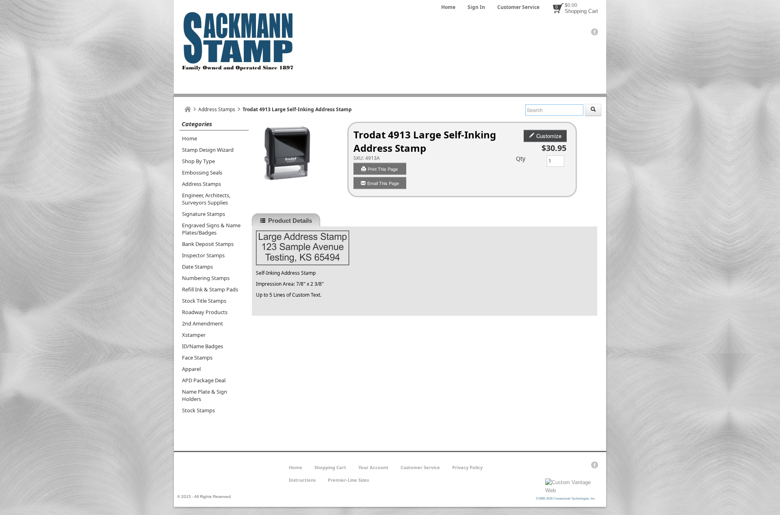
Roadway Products (205, 312)
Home (448, 7)
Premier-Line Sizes (348, 480)
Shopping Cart (581, 11)
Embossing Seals (202, 172)
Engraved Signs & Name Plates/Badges (211, 229)
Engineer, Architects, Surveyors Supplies (206, 199)
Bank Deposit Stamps (208, 244)
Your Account (373, 467)
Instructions (302, 480)
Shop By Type (198, 161)
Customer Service (518, 7)
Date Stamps (197, 266)
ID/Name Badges (202, 346)
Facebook (594, 32)
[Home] (187, 109)
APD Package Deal (203, 380)
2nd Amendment (202, 323)
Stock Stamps (198, 410)
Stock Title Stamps (204, 300)
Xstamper (194, 334)
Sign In (476, 7)
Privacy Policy (467, 467)
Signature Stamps (203, 214)
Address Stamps (216, 109)
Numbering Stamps (206, 278)
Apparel (191, 369)
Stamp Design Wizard (208, 149)
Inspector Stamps (203, 255)
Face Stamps (197, 357)
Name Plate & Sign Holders (204, 395)
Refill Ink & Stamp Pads (210, 289)
